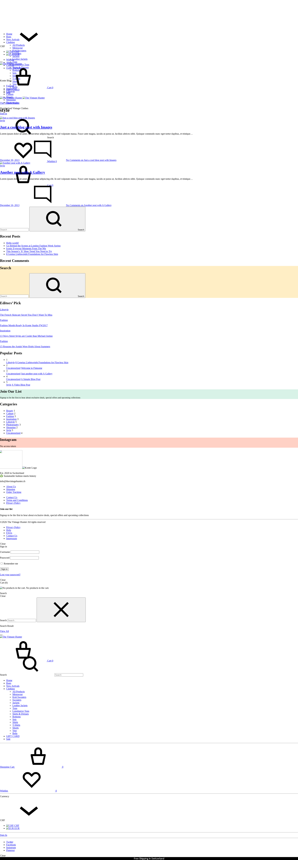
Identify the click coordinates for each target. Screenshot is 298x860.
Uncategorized (13, 368)
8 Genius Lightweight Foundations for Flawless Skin (32, 254)
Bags (8, 36)
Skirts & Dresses (20, 714)
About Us (11, 486)
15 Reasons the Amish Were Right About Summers (25, 346)
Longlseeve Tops (20, 711)
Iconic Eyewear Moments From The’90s (26, 248)
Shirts (15, 722)
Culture (10, 94)
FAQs (9, 533)
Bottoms (16, 716)
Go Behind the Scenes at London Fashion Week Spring (33, 245)
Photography (12, 102)
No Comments (91, 160)
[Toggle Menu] (1, 61)
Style (2, 120)
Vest (14, 730)
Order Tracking (13, 492)
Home (9, 34)
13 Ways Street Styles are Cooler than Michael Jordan (26, 336)
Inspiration (11, 88)
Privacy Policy (13, 503)
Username (5, 552)
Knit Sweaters (19, 50)
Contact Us (11, 497)
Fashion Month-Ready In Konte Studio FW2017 (24, 325)
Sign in (3, 113)
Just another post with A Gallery (36, 373)
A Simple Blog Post (30, 379)
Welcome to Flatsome (31, 368)
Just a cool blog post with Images (26, 127)
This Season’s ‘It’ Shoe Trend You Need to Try (29, 251)
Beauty (9, 97)
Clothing (10, 42)
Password (4, 557)
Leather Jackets (19, 59)
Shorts (15, 727)
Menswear (17, 48)
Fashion (10, 86)
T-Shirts (16, 725)
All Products (18, 45)
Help (8, 530)
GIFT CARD (13, 736)
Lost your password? (10, 574)
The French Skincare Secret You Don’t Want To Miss (26, 315)
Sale (8, 739)
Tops (14, 61)
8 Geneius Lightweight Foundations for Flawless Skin (41, 362)
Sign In (3, 835)
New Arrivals (12, 39)
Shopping (11, 99)
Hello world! (12, 243)
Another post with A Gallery (22, 172)
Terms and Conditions (17, 500)
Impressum (11, 538)
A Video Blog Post (21, 384)
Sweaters (16, 53)
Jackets (15, 56)
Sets (14, 719)
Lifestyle (10, 91)
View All (4, 631)
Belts (14, 733)
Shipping (10, 489)
